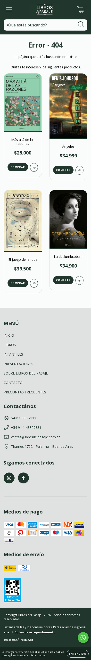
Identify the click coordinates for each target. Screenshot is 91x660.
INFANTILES (13, 354)
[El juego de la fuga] (34, 283)
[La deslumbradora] (79, 280)
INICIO (9, 335)
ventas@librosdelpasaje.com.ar (35, 437)
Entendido (77, 653)
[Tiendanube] (19, 640)
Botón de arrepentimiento (35, 632)
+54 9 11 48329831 (26, 427)
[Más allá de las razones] (34, 167)
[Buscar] (81, 24)
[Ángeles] (79, 170)
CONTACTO (13, 382)
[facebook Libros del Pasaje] (23, 478)
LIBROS (10, 344)
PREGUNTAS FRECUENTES (25, 392)
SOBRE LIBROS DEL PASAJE (26, 373)
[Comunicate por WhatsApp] (83, 637)
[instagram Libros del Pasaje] (9, 478)
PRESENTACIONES (18, 363)
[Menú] (9, 10)
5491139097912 (23, 418)
